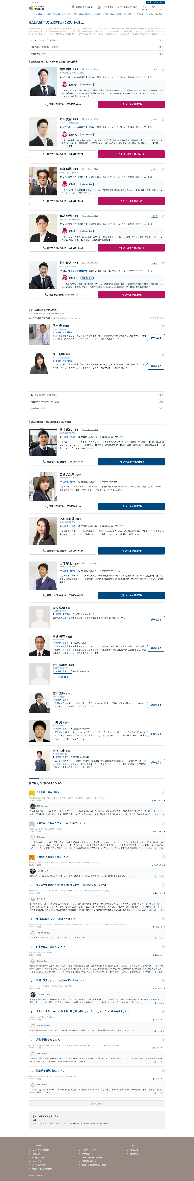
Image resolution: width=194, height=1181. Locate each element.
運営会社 (134, 1150)
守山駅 (76, 643)
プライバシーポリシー (92, 1157)
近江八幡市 (68, 77)
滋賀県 (58, 332)
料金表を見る (87, 84)
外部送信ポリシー (90, 1161)
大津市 (73, 482)
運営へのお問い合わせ (42, 1168)
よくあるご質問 (39, 1165)
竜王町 (79, 1123)
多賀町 (106, 1123)
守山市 (65, 643)
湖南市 (73, 437)
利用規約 (86, 1154)
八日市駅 (79, 614)
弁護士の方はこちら (155, 2)
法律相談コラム (39, 1157)
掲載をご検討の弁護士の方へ (95, 1165)
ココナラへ (35, 2)
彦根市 (35, 1123)
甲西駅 (84, 437)
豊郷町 (92, 1123)
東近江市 (66, 614)
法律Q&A (36, 1154)
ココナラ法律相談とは (42, 1150)
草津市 (65, 728)
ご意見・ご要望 (89, 1150)
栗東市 (65, 700)
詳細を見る (156, 337)
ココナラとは (38, 1161)
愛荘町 (86, 1123)
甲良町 (99, 1123)
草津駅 (76, 728)
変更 (161, 40)
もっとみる (97, 1103)
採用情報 (134, 1154)
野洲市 (65, 1123)
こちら (78, 318)
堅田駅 (84, 482)
